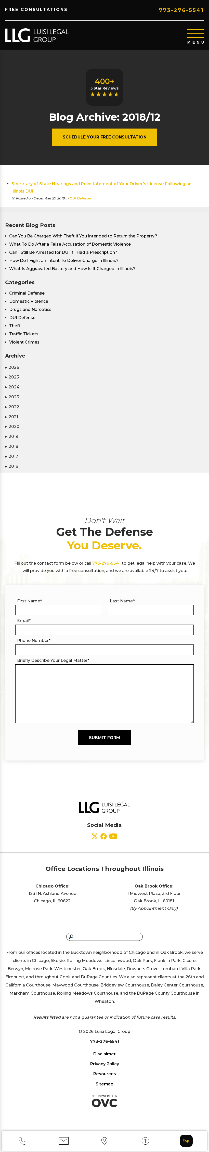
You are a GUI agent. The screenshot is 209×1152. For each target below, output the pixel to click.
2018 (11, 446)
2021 (11, 416)
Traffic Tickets (23, 334)
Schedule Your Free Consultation (105, 137)
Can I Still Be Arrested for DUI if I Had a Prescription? (63, 252)
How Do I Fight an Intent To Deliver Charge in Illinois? (64, 260)
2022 (12, 406)
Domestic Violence (28, 301)
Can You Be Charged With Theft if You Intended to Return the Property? (83, 236)
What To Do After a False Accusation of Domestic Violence (70, 244)
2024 (12, 387)
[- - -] (195, 33)
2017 (11, 456)
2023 (12, 397)
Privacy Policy (104, 1063)
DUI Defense (80, 198)
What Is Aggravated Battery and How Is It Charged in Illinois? (72, 268)
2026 (12, 367)
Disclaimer (104, 1054)
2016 (11, 466)
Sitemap (104, 1084)
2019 (11, 436)
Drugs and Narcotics (30, 309)
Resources (104, 1073)
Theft (14, 325)
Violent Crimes (24, 342)
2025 (12, 377)
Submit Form (104, 737)
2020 (12, 426)
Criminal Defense (27, 293)
